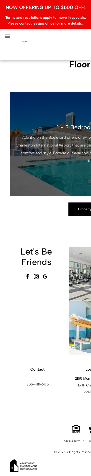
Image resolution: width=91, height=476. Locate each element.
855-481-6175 (37, 384)
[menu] (7, 36)
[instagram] (36, 277)
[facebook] (28, 277)
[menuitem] (72, 441)
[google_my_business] (45, 277)
